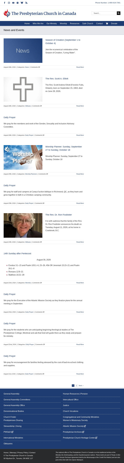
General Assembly (11, 394)
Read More (80, 67)
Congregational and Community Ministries (81, 417)
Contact (32, 453)
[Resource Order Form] (107, 23)
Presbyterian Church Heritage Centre (79, 438)
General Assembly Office (14, 405)
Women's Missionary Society (75, 420)
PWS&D (7, 432)
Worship (28, 283)
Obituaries (8, 444)
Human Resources (71, 394)
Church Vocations (70, 411)
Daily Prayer (10, 117)
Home (6, 453)
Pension (84, 394)
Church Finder (10, 417)
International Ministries (13, 438)
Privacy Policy (22, 453)
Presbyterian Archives (72, 432)
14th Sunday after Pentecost (17, 253)
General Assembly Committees (17, 400)
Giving (18, 426)
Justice (66, 405)
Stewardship (9, 426)
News (27, 67)
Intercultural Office (70, 400)
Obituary (28, 106)
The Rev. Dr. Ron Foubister (58, 215)
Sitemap (13, 453)
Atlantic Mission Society (73, 426)
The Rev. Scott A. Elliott (56, 78)
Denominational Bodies (14, 411)
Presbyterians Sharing (13, 420)
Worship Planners (31, 174)
